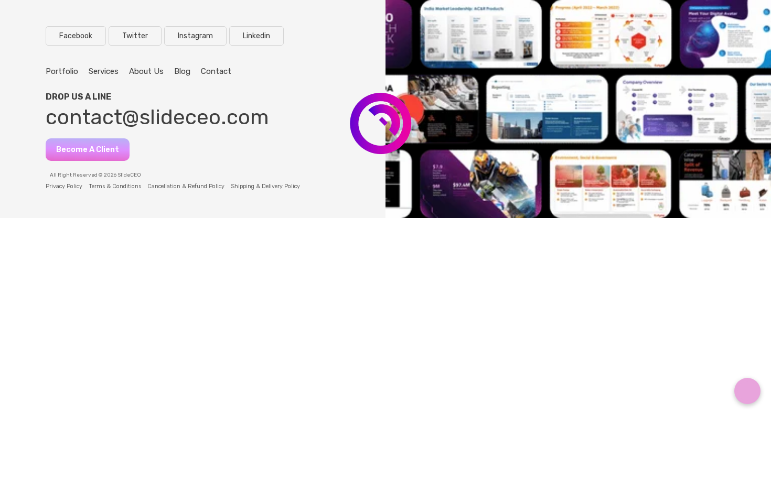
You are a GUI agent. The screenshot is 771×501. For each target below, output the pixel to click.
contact (216, 71)
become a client (87, 149)
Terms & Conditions (115, 186)
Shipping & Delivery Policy (265, 186)
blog (182, 71)
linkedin (256, 35)
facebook (75, 35)
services (104, 71)
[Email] (747, 391)
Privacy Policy (64, 186)
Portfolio (62, 71)
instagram (195, 35)
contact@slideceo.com (157, 117)
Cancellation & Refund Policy (185, 186)
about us (146, 71)
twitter (135, 35)
